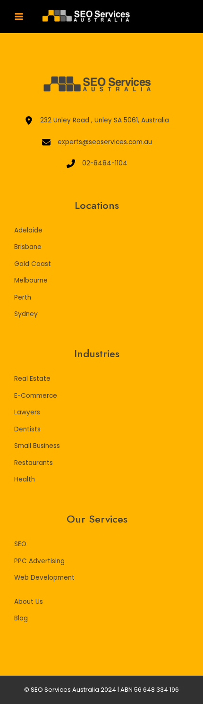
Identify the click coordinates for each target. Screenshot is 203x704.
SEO (20, 544)
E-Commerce (35, 395)
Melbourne (31, 280)
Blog (21, 618)
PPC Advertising (39, 561)
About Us (28, 601)
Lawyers (27, 412)
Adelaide (28, 230)
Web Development (44, 577)
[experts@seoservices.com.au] (97, 142)
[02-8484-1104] (97, 164)
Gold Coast (32, 263)
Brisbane (28, 246)
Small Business (37, 445)
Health (24, 479)
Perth (22, 297)
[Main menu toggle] (19, 16)
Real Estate (32, 378)
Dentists (27, 429)
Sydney (26, 313)
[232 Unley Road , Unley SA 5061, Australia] (97, 121)
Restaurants (33, 462)
